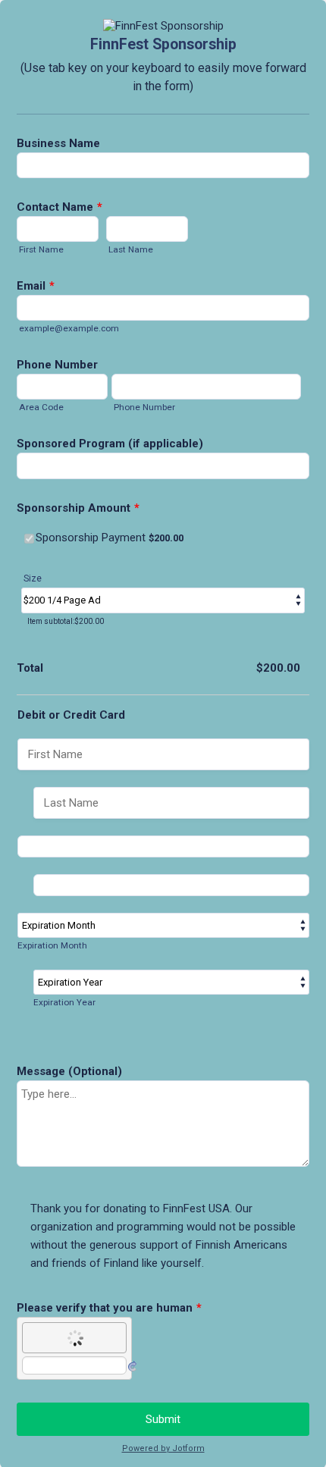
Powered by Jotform (163, 1448)
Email (36, 286)
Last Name (130, 249)
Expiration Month (52, 945)
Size (33, 578)
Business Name (58, 143)
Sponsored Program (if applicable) (110, 443)
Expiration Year (64, 1002)
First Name (41, 249)
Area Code (41, 407)
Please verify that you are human (109, 1308)
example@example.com (69, 328)
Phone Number (57, 364)
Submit (163, 1419)
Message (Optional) (69, 1071)
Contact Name (59, 207)
